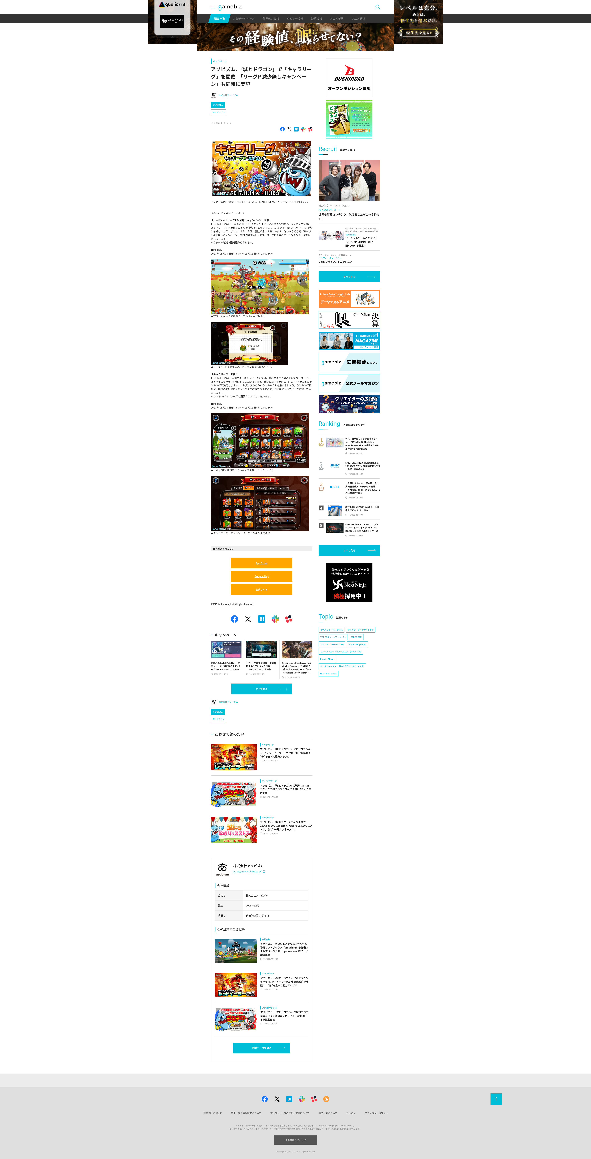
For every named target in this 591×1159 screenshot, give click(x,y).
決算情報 (316, 18)
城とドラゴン (219, 112)
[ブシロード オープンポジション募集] (349, 78)
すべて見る (262, 689)
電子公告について (328, 1113)
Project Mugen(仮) (357, 644)
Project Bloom (327, 658)
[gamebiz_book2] (349, 119)
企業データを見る (261, 1048)
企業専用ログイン (294, 1140)
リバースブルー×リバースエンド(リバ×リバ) (341, 651)
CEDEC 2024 (356, 636)
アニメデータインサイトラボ (361, 629)
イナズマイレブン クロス (331, 629)
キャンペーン (220, 61)
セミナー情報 (295, 18)
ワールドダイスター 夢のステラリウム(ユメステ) (342, 666)
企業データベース (244, 18)
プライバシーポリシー (376, 1113)
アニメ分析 (358, 18)
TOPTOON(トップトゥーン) (333, 636)
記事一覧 (219, 18)
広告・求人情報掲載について (246, 1113)
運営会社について (212, 1113)
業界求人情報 (270, 18)
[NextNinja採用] (349, 582)
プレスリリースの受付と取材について (289, 1113)
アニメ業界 (337, 18)
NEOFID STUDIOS (328, 673)
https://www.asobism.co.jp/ (247, 871)
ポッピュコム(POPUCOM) (332, 644)
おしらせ (351, 1113)
